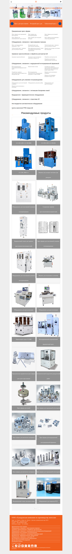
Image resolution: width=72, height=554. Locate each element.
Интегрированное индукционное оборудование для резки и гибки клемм (35, 73)
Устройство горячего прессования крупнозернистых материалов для (19, 73)
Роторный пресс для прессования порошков (33, 46)
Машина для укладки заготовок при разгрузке (52, 49)
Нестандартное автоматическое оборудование (27, 103)
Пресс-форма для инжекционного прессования (19, 38)
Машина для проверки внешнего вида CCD (50, 76)
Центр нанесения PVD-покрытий (22, 108)
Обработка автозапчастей (51, 57)
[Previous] (12, 23)
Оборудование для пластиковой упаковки (19, 83)
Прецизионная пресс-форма (21, 31)
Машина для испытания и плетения (18, 87)
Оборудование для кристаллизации (49, 83)
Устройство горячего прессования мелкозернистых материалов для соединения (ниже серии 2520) (52, 68)
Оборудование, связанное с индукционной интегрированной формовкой (35, 63)
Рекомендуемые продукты (36, 113)
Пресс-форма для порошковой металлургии (19, 35)
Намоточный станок (33, 66)
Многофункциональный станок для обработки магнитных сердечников (35, 49)
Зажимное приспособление (18, 57)
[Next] (59, 23)
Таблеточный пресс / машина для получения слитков (52, 46)
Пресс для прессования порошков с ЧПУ (17, 46)
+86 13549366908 (25, 524)
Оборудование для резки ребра (35, 82)
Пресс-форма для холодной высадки (34, 38)
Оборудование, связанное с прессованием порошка (29, 42)
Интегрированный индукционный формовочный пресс (19, 67)
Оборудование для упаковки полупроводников (27, 80)
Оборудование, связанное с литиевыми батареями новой (31, 90)
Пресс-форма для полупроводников (32, 35)
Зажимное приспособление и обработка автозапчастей (30, 54)
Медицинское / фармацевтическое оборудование (28, 95)
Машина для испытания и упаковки (51, 73)
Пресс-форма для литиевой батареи (51, 35)
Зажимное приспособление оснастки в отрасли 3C (34, 57)
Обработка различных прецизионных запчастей (51, 60)
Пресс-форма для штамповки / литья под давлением (52, 38)
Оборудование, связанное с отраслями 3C (26, 99)
